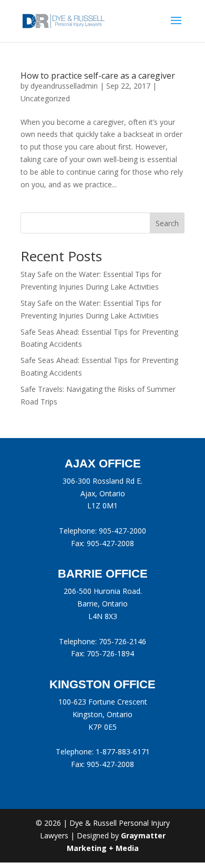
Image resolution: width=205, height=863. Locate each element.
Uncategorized (45, 98)
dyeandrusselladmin (64, 86)
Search (167, 223)
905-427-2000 (122, 531)
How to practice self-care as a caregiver (97, 75)
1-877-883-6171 (123, 752)
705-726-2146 (122, 641)
